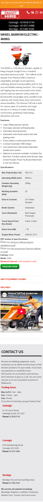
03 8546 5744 (27, 22)
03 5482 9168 (27, 29)
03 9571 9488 (27, 25)
